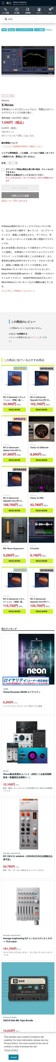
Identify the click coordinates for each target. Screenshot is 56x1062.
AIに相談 (16, 12)
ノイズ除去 (39, 29)
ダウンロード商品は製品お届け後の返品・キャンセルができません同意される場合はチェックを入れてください (29, 175)
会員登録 (28, 12)
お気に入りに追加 (20, 195)
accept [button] (13, 1057)
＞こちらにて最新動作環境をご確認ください (21, 146)
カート (50, 12)
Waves (11, 29)
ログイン (39, 12)
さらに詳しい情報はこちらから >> (18, 290)
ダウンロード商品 (7, 96)
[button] (6, 1057)
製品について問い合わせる (14, 200)
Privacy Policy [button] (11, 1050)
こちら (31, 135)
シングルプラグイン (24, 29)
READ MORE (14, 409)
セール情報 (5, 12)
